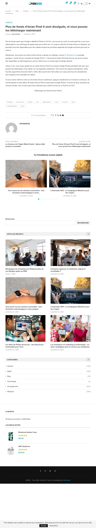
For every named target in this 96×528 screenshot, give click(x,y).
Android (25, 11)
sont (73, 102)
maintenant (47, 102)
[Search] (78, 3)
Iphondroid (66, 480)
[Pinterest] (50, 471)
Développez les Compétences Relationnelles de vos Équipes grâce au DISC (25, 270)
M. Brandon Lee (71, 55)
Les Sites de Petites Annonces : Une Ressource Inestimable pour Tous (25, 346)
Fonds (30, 102)
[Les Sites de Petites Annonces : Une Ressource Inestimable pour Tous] (25, 328)
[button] (9, 180)
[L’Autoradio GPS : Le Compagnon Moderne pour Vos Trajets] (69, 173)
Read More (54, 525)
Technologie (48, 381)
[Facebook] (40, 471)
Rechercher (10, 219)
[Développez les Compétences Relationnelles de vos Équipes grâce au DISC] (25, 252)
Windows (48, 391)
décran (9, 102)
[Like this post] (53, 115)
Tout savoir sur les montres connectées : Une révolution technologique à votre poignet (24, 308)
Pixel (56, 102)
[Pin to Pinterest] (60, 115)
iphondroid (16, 34)
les (37, 102)
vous (22, 106)
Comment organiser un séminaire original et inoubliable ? (68, 270)
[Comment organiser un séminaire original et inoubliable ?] (70, 252)
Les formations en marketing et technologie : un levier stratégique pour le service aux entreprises (70, 346)
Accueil (8, 11)
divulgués (20, 102)
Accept (43, 526)
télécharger (12, 106)
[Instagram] (45, 471)
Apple (48, 371)
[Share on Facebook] (55, 115)
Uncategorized (48, 386)
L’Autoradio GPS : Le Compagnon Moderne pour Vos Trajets (70, 308)
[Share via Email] (63, 115)
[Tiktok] (55, 471)
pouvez (65, 102)
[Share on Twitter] (58, 115)
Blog (17, 11)
